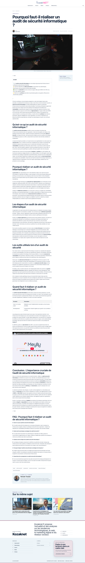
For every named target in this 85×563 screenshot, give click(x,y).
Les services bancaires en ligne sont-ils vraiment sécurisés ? (62, 511)
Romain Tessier (26, 476)
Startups (47, 5)
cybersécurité (25, 468)
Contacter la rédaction (43, 545)
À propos (43, 543)
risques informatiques (41, 468)
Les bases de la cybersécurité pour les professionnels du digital (21, 511)
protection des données (33, 468)
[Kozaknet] (42, 2)
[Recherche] (83, 5)
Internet (36, 5)
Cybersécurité (30, 5)
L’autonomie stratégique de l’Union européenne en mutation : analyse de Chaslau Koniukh (42, 512)
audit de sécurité (19, 468)
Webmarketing (53, 5)
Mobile (42, 5)
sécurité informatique (16, 470)
